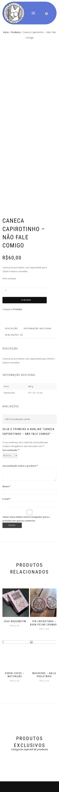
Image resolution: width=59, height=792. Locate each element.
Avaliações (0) (14, 335)
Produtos (16, 32)
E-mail (6, 498)
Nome (6, 486)
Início (6, 32)
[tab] (11, 328)
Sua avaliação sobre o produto (20, 465)
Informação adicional (38, 328)
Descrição (11, 328)
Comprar (26, 300)
